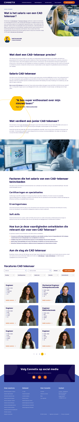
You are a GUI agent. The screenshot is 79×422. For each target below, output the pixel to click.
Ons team (42, 391)
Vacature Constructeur (8, 414)
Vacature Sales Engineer (8, 393)
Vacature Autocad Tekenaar (9, 402)
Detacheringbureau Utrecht (27, 400)
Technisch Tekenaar (23, 20)
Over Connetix (58, 2)
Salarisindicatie (65, 275)
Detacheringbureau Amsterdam (28, 405)
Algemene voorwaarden (54, 414)
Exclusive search (25, 398)
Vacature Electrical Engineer (9, 398)
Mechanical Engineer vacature (9, 391)
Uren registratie (43, 398)
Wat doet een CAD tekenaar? (17, 32)
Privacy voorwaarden (65, 414)
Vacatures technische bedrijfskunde (10, 409)
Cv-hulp (23, 391)
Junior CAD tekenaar (50, 255)
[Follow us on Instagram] (34, 377)
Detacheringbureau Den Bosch (28, 402)
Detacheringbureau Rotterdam (28, 407)
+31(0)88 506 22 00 (62, 397)
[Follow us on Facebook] (45, 377)
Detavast (25, 388)
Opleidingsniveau (21, 275)
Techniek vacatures (7, 411)
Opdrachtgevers (38, 2)
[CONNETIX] (9, 2)
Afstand (55, 270)
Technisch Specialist (26, 393)
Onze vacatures (9, 388)
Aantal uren (36, 275)
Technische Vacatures (26, 2)
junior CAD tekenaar (24, 124)
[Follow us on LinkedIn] (39, 377)
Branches (51, 275)
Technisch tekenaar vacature (9, 400)
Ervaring (7, 275)
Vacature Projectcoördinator (9, 407)
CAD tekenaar (14, 20)
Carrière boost (48, 2)
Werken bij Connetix (44, 393)
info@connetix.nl (62, 396)
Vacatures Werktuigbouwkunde (10, 405)
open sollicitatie (69, 2)
